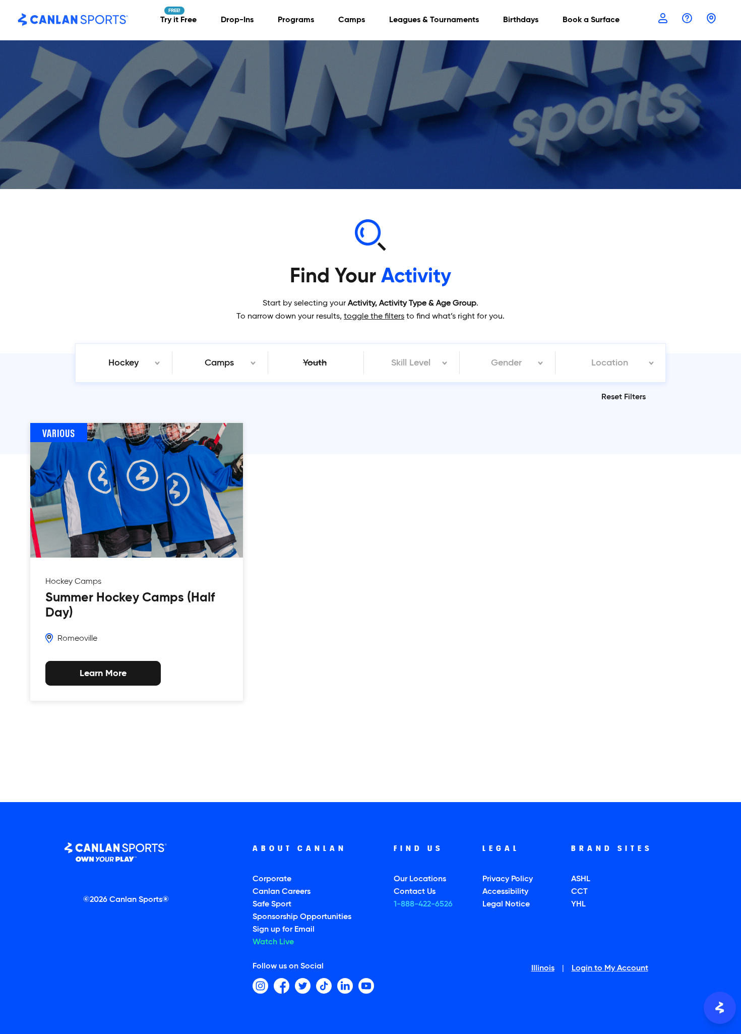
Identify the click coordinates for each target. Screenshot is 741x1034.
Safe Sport (272, 904)
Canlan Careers (282, 892)
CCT (579, 892)
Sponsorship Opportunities (302, 917)
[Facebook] (281, 986)
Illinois (542, 968)
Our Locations (420, 879)
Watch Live (273, 942)
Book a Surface (591, 20)
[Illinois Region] (711, 19)
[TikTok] (324, 986)
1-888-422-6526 (423, 904)
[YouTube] (366, 986)
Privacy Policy (507, 879)
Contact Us (415, 892)
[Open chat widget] (720, 1008)
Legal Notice (506, 904)
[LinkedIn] (345, 986)
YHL (578, 904)
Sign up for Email (284, 930)
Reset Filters (623, 397)
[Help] (687, 19)
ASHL (580, 879)
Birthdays (520, 20)
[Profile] (663, 19)
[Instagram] (260, 986)
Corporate (272, 879)
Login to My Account (610, 968)
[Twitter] (303, 986)
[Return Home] (73, 20)
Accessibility (505, 892)
